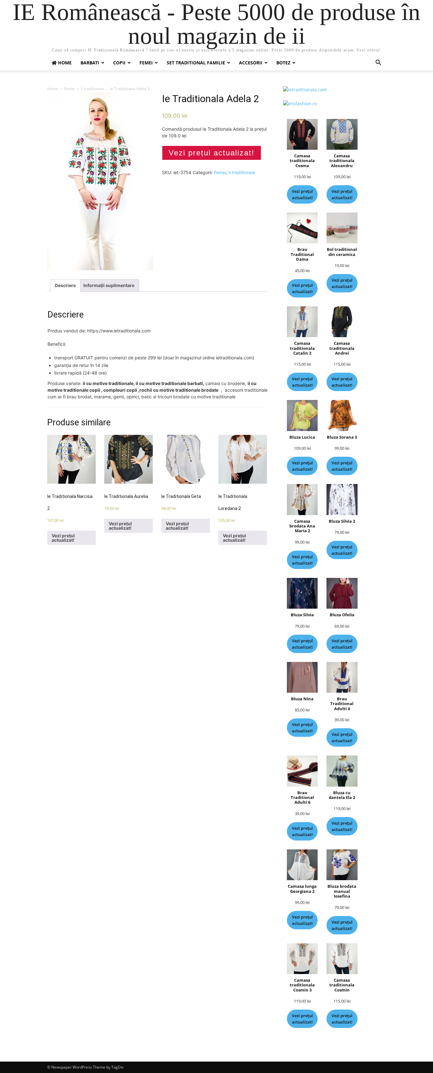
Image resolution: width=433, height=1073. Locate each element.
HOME (64, 63)
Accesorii (250, 63)
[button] (378, 63)
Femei (146, 63)
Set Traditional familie (196, 63)
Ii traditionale (92, 88)
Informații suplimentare (108, 285)
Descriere (65, 285)
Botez (283, 63)
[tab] (65, 285)
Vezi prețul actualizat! (212, 152)
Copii (119, 63)
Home (52, 88)
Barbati (90, 63)
